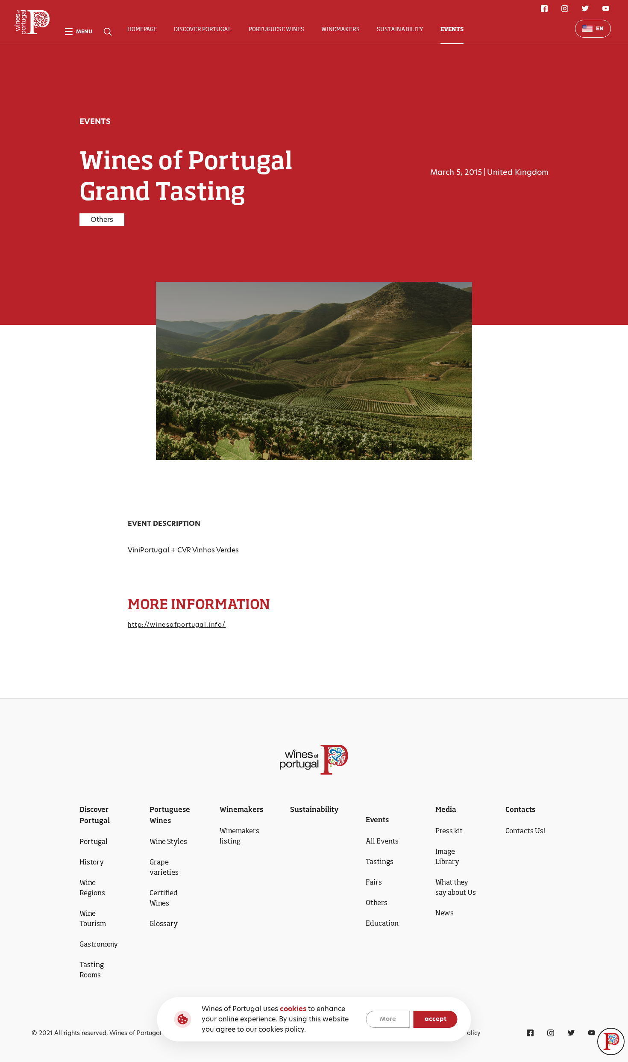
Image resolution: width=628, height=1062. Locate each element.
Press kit (449, 830)
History (91, 862)
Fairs (374, 882)
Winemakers (340, 29)
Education (382, 923)
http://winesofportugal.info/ (177, 624)
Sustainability (400, 29)
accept (435, 1019)
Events (452, 29)
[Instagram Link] (565, 8)
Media (445, 809)
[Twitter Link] (585, 8)
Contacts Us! (525, 830)
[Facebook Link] (544, 8)
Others (376, 902)
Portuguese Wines (276, 29)
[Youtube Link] (606, 8)
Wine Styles (168, 841)
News (444, 913)
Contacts (520, 809)
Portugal (93, 841)
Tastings (379, 861)
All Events (382, 841)
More (388, 1019)
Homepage (142, 29)
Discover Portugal (203, 29)
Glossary (164, 923)
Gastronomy (98, 944)
